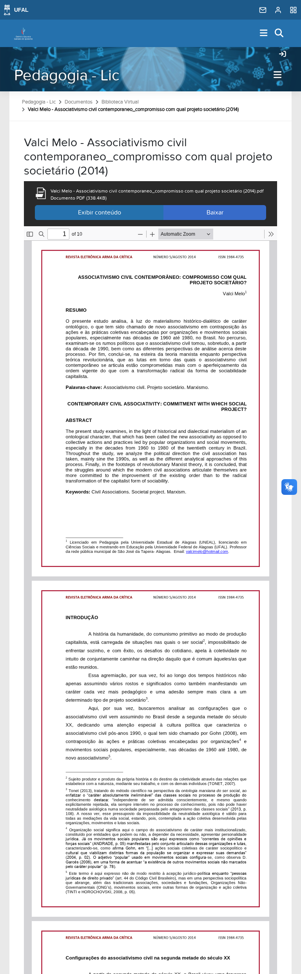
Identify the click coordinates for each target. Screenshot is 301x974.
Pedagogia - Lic (67, 75)
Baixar (215, 212)
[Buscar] (279, 33)
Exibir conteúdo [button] (99, 212)
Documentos (78, 102)
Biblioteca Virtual (120, 102)
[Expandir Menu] (264, 33)
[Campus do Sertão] (23, 33)
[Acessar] (282, 54)
